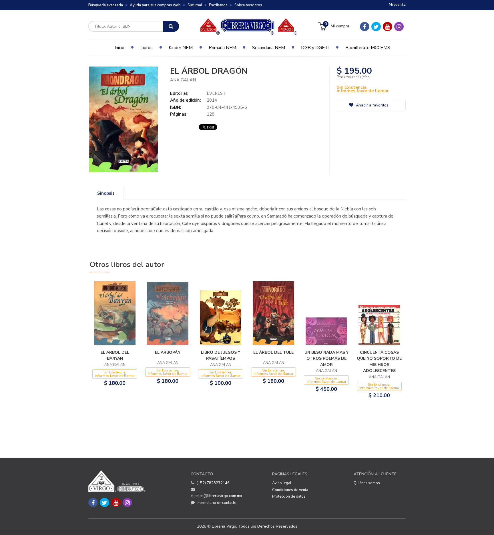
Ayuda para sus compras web (155, 5)
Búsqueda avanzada (105, 5)
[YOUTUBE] (387, 26)
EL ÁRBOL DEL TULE (273, 352)
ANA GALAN (183, 80)
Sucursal (195, 5)
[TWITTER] (376, 26)
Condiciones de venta (290, 489)
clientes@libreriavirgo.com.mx (216, 495)
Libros (146, 48)
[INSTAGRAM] (399, 26)
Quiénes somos (367, 483)
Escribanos (218, 5)
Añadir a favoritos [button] (372, 105)
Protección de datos (289, 496)
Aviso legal (281, 483)
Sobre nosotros (248, 5)
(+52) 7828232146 (213, 483)
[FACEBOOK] (364, 26)
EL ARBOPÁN (167, 352)
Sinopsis (106, 193)
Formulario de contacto (217, 502)
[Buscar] (171, 26)
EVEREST (216, 93)
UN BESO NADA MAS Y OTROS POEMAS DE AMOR (326, 358)
